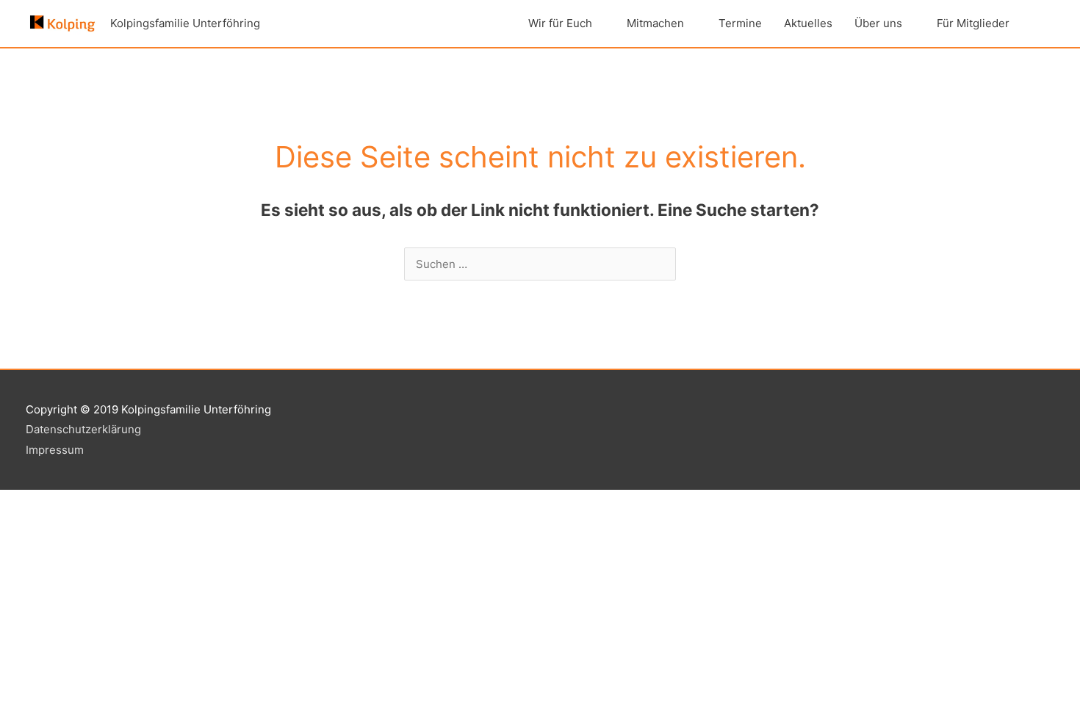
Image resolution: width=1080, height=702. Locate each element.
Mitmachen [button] (655, 23)
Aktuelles (808, 23)
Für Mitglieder (973, 23)
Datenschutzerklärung (83, 429)
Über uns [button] (878, 23)
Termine (740, 23)
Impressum (55, 450)
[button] (1037, 23)
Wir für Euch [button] (560, 23)
